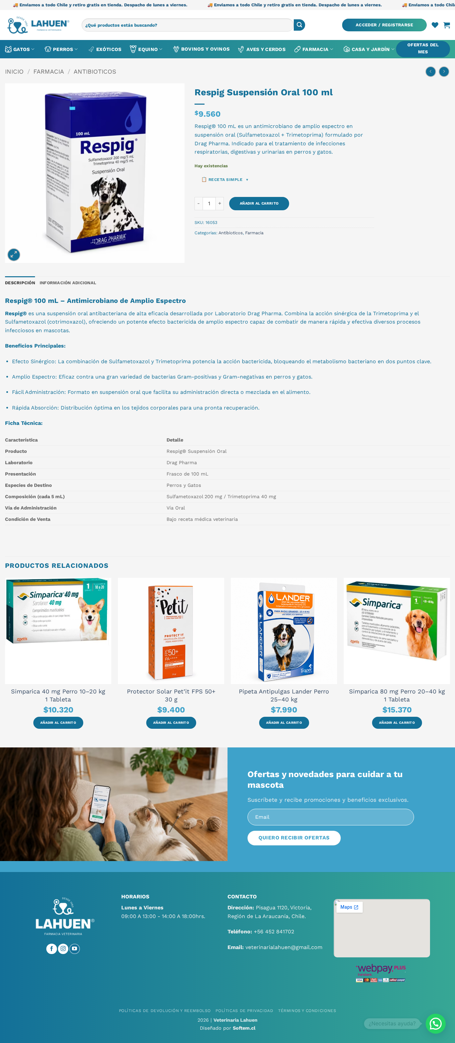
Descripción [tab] (20, 282)
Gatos (21, 49)
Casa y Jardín (371, 49)
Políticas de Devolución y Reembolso (165, 1010)
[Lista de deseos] (435, 25)
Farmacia (315, 49)
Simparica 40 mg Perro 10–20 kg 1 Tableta (58, 695)
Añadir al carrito (259, 203)
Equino (148, 49)
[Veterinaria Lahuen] (38, 25)
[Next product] (430, 71)
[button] (384, 25)
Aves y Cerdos (265, 49)
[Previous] (5, 662)
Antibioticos (95, 71)
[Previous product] (444, 71)
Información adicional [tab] (68, 282)
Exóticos (108, 49)
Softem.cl (244, 1028)
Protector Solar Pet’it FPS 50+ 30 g (171, 695)
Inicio (14, 71)
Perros (63, 49)
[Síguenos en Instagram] (63, 949)
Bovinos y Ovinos (205, 49)
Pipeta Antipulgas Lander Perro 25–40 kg (284, 695)
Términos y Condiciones (307, 1010)
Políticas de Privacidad (244, 1010)
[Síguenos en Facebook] (51, 949)
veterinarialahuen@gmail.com (283, 947)
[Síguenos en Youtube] (74, 949)
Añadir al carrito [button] (58, 722)
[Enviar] (299, 25)
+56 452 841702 (274, 931)
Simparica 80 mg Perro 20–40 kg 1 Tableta (397, 695)
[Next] (450, 662)
